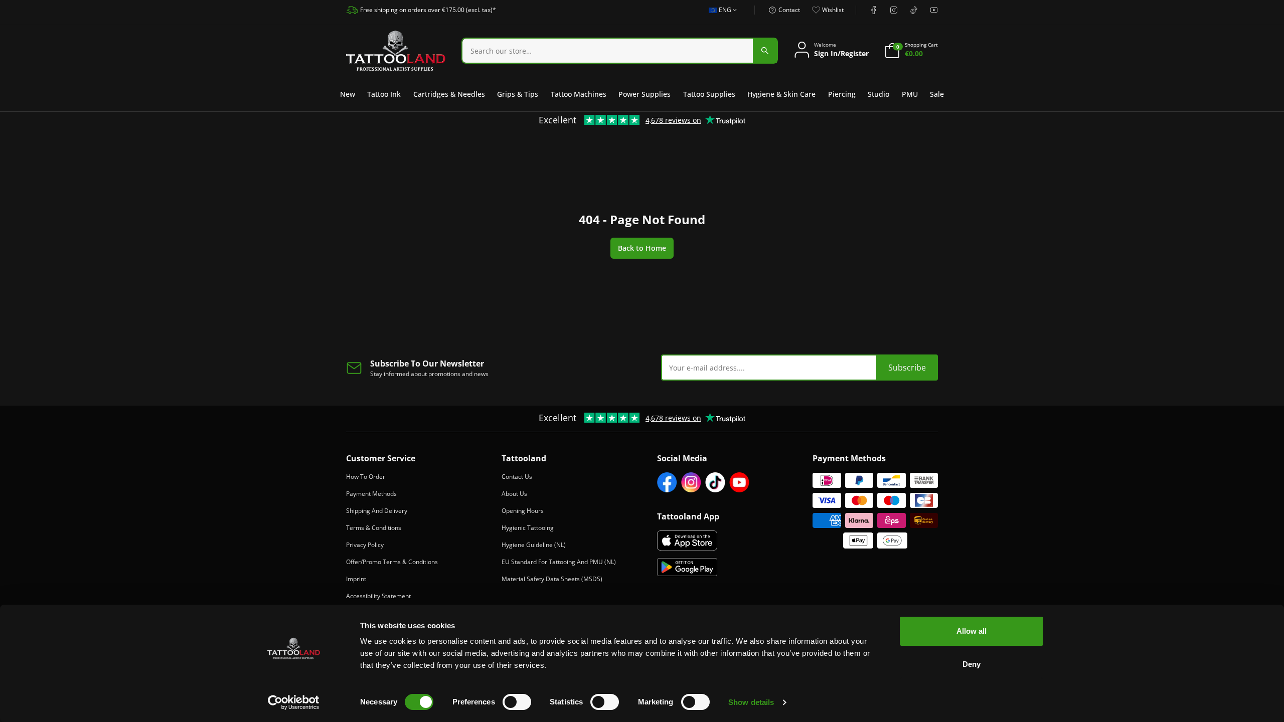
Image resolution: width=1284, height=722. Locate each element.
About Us (514, 493)
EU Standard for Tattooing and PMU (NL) (559, 562)
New (347, 94)
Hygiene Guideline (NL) (534, 544)
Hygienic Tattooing (528, 527)
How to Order (365, 476)
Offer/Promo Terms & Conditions (392, 562)
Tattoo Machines (578, 94)
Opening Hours (523, 510)
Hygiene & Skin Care (781, 94)
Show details (751, 702)
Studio (878, 94)
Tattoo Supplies (709, 94)
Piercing (842, 94)
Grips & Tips (517, 94)
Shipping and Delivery (376, 510)
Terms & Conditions (373, 527)
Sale (937, 94)
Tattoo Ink (384, 94)
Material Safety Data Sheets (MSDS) (552, 579)
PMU (910, 94)
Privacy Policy (365, 544)
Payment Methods (371, 493)
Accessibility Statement (378, 596)
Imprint (356, 579)
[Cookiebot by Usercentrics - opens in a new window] (294, 702)
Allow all (971, 631)
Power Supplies (644, 94)
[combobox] (720, 16)
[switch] (517, 702)
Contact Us (517, 476)
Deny (971, 664)
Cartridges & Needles (449, 94)
